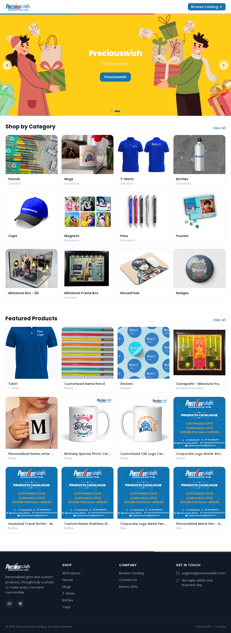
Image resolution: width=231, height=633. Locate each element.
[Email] (9, 604)
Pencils (67, 580)
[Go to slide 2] (119, 111)
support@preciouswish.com (204, 573)
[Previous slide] (7, 65)
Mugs (66, 586)
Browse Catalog (204, 7)
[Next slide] (223, 65)
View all (219, 128)
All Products (71, 573)
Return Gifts (128, 586)
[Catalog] (20, 604)
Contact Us (128, 580)
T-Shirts (68, 593)
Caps (66, 607)
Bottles (67, 600)
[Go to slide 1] (113, 111)
